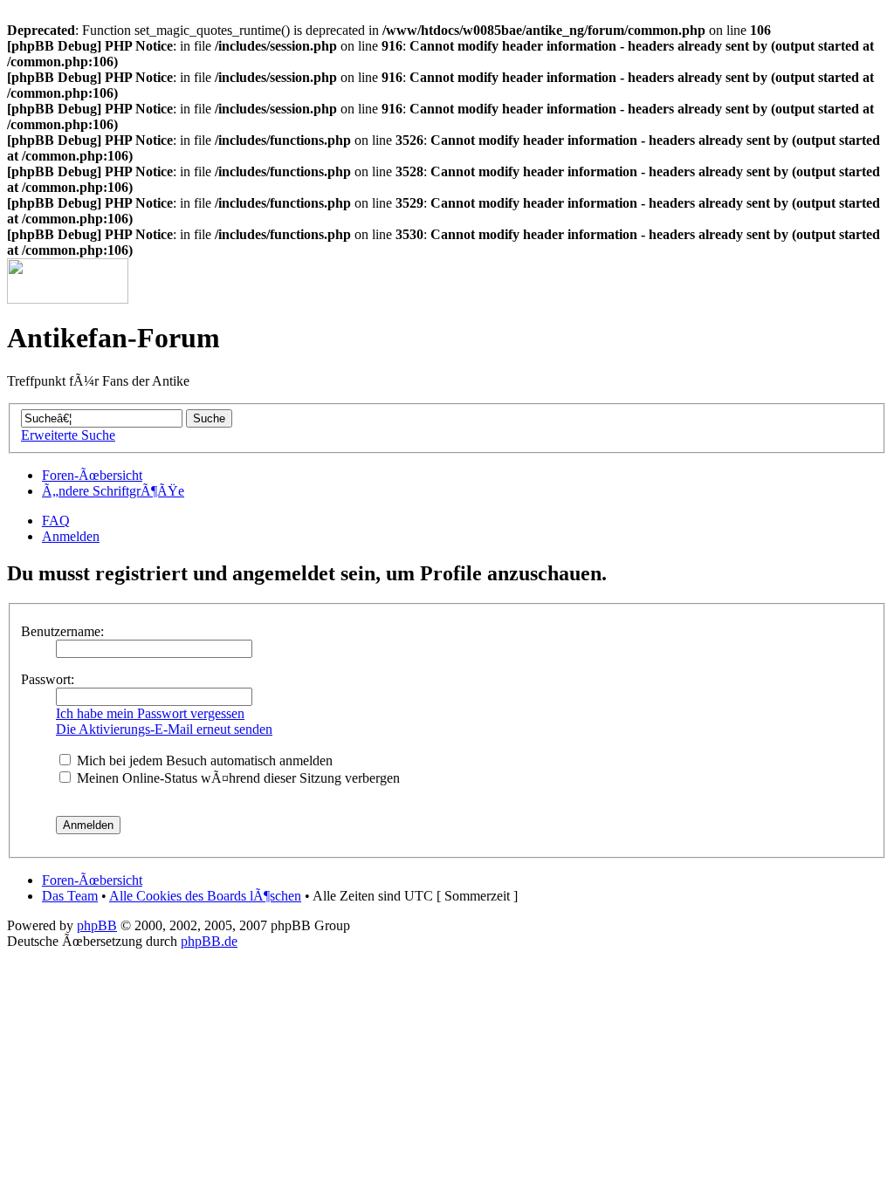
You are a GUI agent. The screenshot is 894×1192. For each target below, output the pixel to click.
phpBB (97, 925)
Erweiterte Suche (68, 435)
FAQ (56, 520)
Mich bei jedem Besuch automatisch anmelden (203, 760)
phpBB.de (209, 941)
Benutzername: (62, 631)
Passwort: (47, 679)
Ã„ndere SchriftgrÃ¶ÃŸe (113, 490)
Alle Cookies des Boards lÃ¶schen (205, 895)
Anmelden (71, 536)
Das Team (70, 895)
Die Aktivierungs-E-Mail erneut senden (164, 729)
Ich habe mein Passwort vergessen (150, 713)
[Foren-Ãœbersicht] (67, 298)
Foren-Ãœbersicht (92, 475)
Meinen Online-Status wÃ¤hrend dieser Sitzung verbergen (236, 778)
